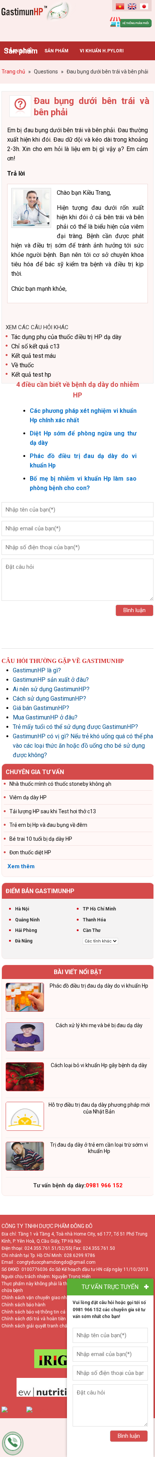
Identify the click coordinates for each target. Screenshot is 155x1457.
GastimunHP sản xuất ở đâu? (51, 679)
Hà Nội (22, 909)
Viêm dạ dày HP (28, 797)
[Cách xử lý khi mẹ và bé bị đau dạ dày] (25, 1038)
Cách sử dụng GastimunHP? (49, 698)
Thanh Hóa (94, 919)
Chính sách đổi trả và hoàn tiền (34, 1318)
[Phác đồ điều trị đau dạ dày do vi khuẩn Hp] (25, 998)
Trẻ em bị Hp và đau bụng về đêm (48, 825)
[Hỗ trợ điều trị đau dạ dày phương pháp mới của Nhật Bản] (25, 1117)
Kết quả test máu (33, 355)
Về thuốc (22, 365)
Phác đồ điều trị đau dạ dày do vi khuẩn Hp (99, 986)
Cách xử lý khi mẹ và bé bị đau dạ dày (99, 1025)
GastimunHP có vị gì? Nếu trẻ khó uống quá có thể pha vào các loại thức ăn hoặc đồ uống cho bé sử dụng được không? (83, 746)
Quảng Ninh (27, 919)
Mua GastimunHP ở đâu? (45, 717)
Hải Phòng (26, 930)
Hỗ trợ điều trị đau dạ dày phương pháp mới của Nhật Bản (99, 1108)
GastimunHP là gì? (37, 670)
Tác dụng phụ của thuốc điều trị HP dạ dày (66, 337)
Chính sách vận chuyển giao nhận (37, 1297)
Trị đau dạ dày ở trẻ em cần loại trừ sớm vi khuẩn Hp (99, 1148)
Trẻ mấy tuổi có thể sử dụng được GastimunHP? (75, 726)
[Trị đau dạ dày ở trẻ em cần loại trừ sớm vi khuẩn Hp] (25, 1157)
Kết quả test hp (31, 374)
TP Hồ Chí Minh (99, 909)
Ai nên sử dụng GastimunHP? (51, 689)
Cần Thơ (91, 930)
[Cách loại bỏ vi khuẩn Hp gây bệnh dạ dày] (25, 1078)
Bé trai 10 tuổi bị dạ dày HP (40, 839)
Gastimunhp (40, 19)
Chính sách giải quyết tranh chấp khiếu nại (45, 1326)
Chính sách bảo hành (24, 1304)
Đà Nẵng (23, 941)
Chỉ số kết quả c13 (35, 346)
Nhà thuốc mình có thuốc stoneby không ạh (60, 784)
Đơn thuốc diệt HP (30, 852)
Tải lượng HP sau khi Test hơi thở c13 (52, 811)
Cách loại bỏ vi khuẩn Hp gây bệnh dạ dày (99, 1065)
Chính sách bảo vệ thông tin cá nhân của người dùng (56, 1312)
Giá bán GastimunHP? (41, 708)
